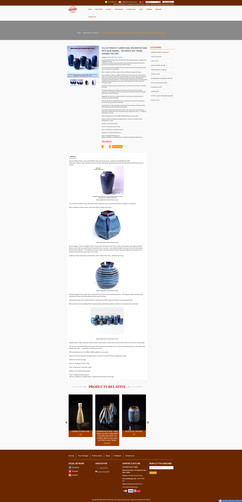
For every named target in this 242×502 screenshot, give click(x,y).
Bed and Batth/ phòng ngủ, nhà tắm (161, 78)
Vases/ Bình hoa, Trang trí (90, 33)
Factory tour (155, 100)
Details (73, 157)
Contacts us (92, 17)
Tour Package (119, 9)
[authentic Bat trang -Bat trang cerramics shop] (73, 9)
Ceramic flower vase (80, 431)
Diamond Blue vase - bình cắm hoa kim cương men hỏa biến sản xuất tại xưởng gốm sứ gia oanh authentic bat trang (107, 435)
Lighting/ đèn (155, 91)
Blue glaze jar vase (133, 431)
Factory (108, 9)
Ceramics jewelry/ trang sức (160, 52)
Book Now (158, 9)
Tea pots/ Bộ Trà (156, 56)
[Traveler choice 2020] (102, 472)
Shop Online (98, 9)
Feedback (149, 9)
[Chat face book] (230, 500)
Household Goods (156, 87)
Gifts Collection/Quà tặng (159, 83)
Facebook (75, 467)
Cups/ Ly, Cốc (155, 61)
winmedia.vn (147, 499)
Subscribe (153, 473)
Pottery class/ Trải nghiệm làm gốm (162, 96)
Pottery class (131, 9)
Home (90, 9)
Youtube (74, 471)
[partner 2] (102, 468)
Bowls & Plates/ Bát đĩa (158, 65)
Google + (74, 475)
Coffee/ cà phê (155, 74)
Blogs (141, 9)
